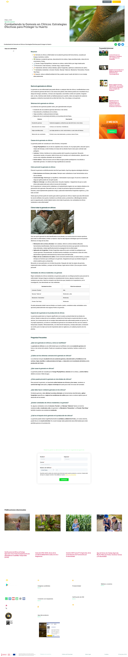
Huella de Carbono (78, 613)
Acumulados (76, 607)
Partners (103, 607)
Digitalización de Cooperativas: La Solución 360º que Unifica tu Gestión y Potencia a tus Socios (115, 103)
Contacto (104, 617)
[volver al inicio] (11, 580)
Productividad (76, 586)
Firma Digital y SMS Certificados (82, 594)
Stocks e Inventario (43, 596)
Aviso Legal (88, 654)
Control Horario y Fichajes (80, 583)
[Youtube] (13, 598)
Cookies (106, 654)
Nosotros (104, 580)
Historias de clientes (107, 588)
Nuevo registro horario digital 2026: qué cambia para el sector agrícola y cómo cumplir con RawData (116, 87)
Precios (70, 2)
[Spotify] (17, 598)
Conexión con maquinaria (45, 598)
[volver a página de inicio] (11, 2)
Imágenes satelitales (44, 586)
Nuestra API (104, 613)
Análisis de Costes (43, 590)
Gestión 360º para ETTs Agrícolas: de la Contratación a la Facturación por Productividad (78, 554)
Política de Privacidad (67, 654)
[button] (115, 44)
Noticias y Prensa (106, 594)
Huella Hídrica (76, 610)
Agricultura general (10, 21)
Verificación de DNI (78, 597)
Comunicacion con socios (45, 609)
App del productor (43, 615)
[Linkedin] (10, 598)
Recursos (63, 2)
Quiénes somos (80, 2)
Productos (38, 2)
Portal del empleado (78, 591)
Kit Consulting (105, 604)
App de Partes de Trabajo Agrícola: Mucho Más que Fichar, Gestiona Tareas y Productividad (109, 554)
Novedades (104, 610)
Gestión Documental (78, 588)
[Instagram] (20, 598)
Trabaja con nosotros (45, 654)
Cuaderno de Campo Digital (46, 583)
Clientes (55, 2)
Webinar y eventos (106, 584)
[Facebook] (24, 598)
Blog (102, 591)
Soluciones (47, 2)
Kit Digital (104, 601)
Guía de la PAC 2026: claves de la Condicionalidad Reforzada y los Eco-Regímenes (47, 554)
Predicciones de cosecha (45, 593)
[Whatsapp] (6, 598)
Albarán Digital (42, 612)
